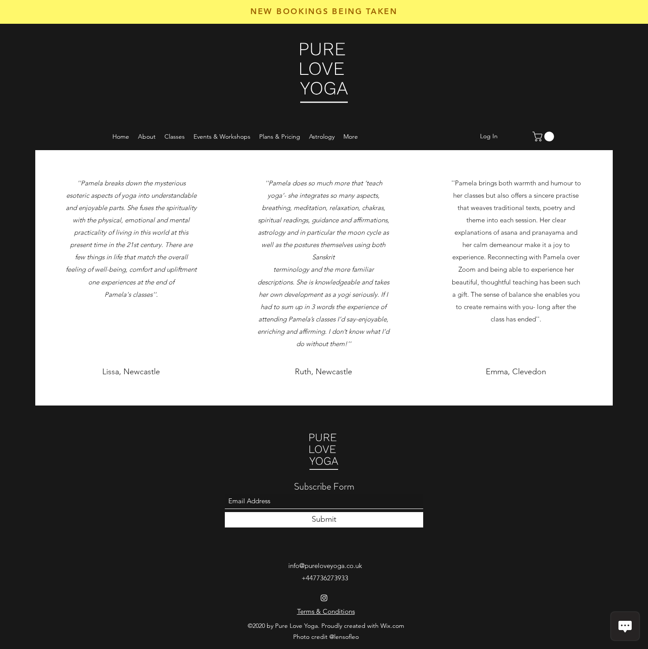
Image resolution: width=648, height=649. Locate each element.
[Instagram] (324, 598)
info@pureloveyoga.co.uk (325, 565)
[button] (544, 136)
